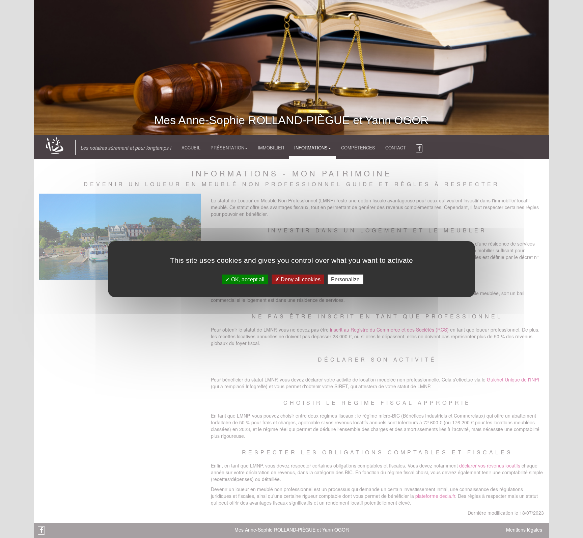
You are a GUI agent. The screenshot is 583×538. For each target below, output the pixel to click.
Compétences (358, 147)
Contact (395, 147)
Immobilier (271, 147)
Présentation (227, 147)
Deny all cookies (300, 279)
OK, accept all (247, 279)
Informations (311, 147)
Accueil (191, 147)
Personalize (345, 279)
